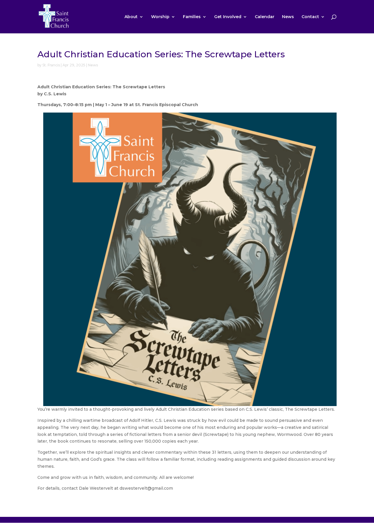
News (288, 17)
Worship (160, 17)
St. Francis (51, 65)
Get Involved (227, 17)
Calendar (264, 17)
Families (192, 17)
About (131, 17)
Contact (310, 17)
